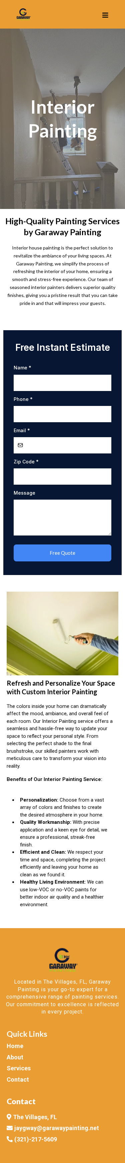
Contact (18, 1079)
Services (19, 1068)
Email (22, 430)
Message (24, 493)
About (15, 1057)
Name (22, 367)
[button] (104, 15)
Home (15, 1045)
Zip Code (26, 461)
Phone (23, 399)
